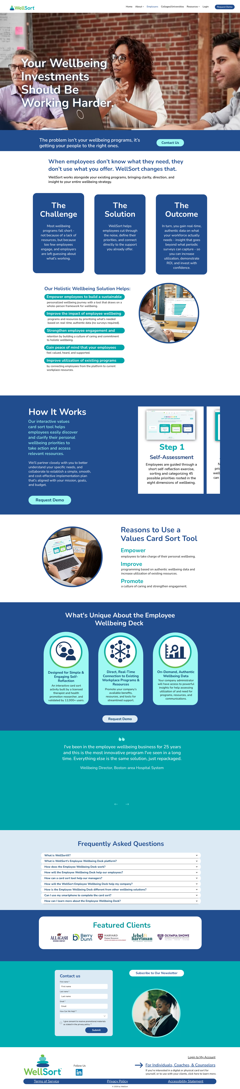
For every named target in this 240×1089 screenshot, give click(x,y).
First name (64, 982)
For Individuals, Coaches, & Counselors (180, 1065)
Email (62, 1001)
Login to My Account (201, 1057)
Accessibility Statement (185, 1081)
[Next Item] (216, 450)
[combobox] (84, 1016)
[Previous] (116, 804)
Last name (64, 991)
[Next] (127, 804)
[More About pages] (143, 6)
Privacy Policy (117, 1081)
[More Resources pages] (199, 6)
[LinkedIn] (79, 1072)
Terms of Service (46, 1081)
